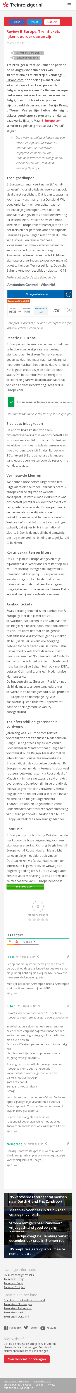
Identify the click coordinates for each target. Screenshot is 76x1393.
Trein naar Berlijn (14, 1279)
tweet (35, 21)
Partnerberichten (42, 1381)
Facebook (15, 1327)
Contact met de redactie (16, 1381)
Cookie (39, 1384)
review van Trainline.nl (40, 163)
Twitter (33, 1327)
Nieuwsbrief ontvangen (27, 1359)
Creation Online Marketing (17, 1384)
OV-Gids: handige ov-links (19, 1275)
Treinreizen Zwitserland (18, 1308)
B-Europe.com (51, 121)
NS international (48, 527)
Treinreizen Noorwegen (18, 1304)
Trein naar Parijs (13, 1283)
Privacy (51, 1384)
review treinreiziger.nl (27, 57)
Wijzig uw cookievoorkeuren (18, 1387)
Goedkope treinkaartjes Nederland (24, 1300)
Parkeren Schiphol (14, 1287)
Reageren (52, 21)
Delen (17, 21)
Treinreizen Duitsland (16, 1316)
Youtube (51, 1327)
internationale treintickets (29, 52)
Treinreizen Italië (13, 1312)
